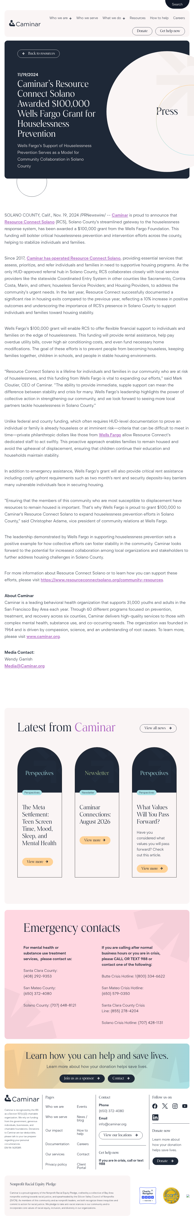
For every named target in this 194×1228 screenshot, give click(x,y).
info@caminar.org (112, 1124)
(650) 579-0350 (116, 993)
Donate (142, 31)
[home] (25, 23)
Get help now (170, 31)
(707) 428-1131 (150, 1022)
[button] (60, 18)
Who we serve (87, 18)
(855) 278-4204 (124, 1011)
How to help (159, 18)
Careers (179, 18)
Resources (138, 18)
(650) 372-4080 (37, 993)
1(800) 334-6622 (150, 976)
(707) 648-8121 (63, 1005)
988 (102, 1164)
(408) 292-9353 (37, 976)
